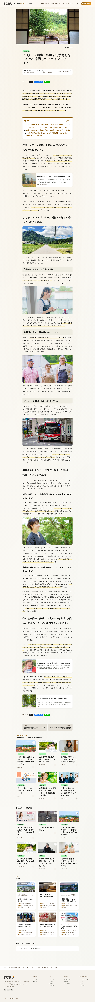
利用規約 (81, 983)
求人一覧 (35, 979)
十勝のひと (51, 983)
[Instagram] (8, 990)
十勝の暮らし (26, 51)
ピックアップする (65, 71)
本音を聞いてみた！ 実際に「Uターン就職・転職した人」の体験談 (48, 130)
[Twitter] (5, 990)
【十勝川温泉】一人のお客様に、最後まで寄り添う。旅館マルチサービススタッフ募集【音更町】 (68, 900)
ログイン (77, 3)
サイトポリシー (83, 981)
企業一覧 (35, 981)
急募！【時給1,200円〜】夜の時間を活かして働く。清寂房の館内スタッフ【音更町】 (47, 896)
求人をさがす (44, 3)
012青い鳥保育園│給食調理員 (69, 927)
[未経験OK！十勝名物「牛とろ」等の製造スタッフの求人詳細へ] (47, 917)
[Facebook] (11, 990)
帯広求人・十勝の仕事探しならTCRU (12, 967)
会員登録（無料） (86, 3)
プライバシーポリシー (84, 979)
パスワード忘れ (67, 983)
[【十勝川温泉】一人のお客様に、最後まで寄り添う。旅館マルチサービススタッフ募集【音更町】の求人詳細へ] (69, 887)
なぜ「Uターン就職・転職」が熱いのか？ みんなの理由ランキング (48, 124)
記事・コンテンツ (66, 3)
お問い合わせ (82, 985)
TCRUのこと (42, 824)
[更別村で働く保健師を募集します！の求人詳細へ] (26, 887)
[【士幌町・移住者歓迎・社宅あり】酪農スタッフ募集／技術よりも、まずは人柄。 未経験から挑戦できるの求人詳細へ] (26, 917)
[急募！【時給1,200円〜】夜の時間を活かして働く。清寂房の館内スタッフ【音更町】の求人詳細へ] (47, 887)
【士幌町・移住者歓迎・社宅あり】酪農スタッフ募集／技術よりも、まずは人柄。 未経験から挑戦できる (25, 926)
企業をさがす (54, 3)
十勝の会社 (20, 824)
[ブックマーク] (33, 742)
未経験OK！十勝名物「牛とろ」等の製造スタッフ (47, 925)
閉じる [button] (68, 120)
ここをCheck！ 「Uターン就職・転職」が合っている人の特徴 (47, 127)
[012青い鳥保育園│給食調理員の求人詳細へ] (69, 917)
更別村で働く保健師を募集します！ (25, 900)
